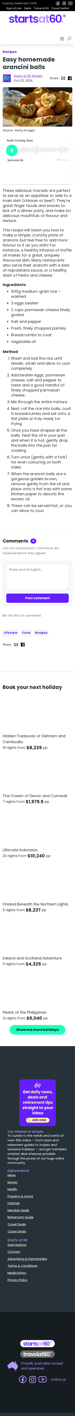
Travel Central (60, 8)
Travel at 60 (41, 8)
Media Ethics (17, 1273)
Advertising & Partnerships (27, 1259)
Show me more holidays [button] (37, 1029)
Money (13, 1182)
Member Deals (18, 1210)
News (12, 1175)
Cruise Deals (17, 1231)
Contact (14, 1252)
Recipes (41, 633)
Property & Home (20, 1196)
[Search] (70, 38)
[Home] (37, 18)
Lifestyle (11, 633)
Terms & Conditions (23, 1266)
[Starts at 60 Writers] (7, 78)
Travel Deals (17, 1224)
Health (12, 1189)
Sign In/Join (14, 8)
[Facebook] (57, 3)
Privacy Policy (18, 1280)
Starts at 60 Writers (28, 76)
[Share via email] (63, 78)
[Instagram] (64, 3)
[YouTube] (70, 3)
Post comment (37, 598)
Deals (27, 8)
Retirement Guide (21, 1217)
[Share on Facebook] (69, 78)
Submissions (17, 1245)
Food (26, 633)
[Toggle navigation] (62, 38)
